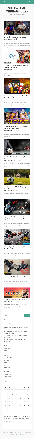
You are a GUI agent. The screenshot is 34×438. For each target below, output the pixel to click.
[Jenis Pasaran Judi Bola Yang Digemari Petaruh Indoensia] (17, 177)
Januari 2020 (7, 367)
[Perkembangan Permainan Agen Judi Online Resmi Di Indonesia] (17, 86)
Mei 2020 (6, 362)
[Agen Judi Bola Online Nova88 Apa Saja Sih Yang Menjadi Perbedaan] (17, 207)
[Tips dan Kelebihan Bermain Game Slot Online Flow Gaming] (17, 56)
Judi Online (7, 34)
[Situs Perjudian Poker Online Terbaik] (17, 292)
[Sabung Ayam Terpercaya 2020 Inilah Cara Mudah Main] (17, 237)
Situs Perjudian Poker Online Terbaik (16, 300)
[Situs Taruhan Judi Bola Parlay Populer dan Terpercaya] (17, 147)
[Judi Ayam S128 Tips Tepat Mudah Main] (17, 267)
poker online (8, 297)
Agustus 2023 (7, 348)
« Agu (5, 413)
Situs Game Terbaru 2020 (17, 9)
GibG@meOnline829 (8, 41)
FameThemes (22, 434)
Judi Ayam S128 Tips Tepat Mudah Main (17, 277)
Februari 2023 (7, 355)
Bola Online (8, 154)
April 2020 (6, 365)
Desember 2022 (8, 358)
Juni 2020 (6, 360)
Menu (7, 2)
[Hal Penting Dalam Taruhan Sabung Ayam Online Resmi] (17, 28)
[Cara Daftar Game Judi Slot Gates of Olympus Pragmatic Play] (17, 116)
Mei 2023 (6, 350)
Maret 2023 (7, 353)
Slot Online (7, 62)
